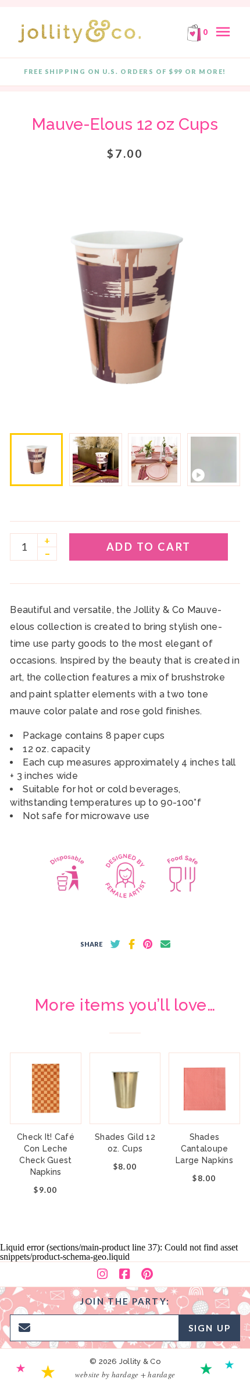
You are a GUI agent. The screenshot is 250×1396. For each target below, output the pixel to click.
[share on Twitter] (115, 944)
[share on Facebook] (131, 944)
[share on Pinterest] (147, 944)
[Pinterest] (147, 1274)
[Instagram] (102, 1274)
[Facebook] (124, 1274)
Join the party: (125, 1301)
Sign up (209, 1328)
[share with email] (165, 944)
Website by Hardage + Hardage (125, 1374)
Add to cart (148, 546)
